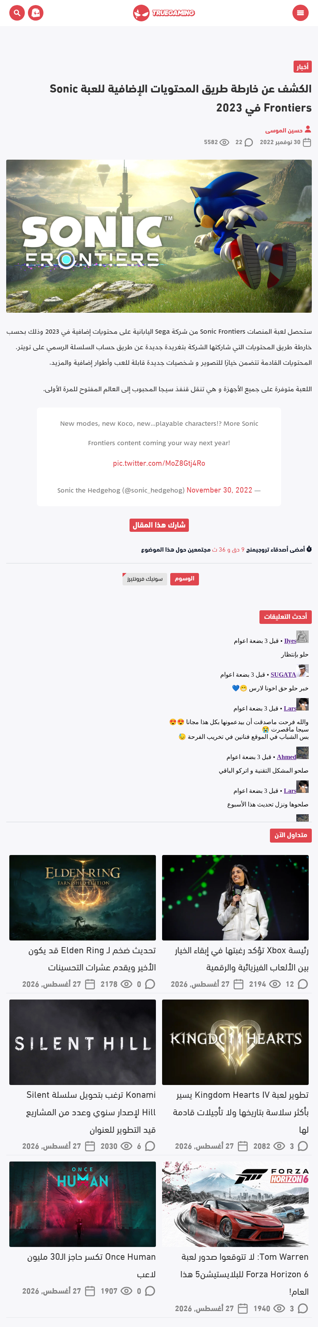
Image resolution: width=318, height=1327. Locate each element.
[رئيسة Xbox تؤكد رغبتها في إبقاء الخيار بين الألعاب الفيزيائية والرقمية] (235, 897)
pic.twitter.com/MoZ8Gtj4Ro (159, 462)
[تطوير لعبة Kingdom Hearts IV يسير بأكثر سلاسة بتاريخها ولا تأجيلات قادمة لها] (235, 1042)
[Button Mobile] (300, 13)
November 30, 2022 (219, 489)
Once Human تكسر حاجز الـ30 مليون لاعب (91, 1264)
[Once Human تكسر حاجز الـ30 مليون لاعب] (82, 1204)
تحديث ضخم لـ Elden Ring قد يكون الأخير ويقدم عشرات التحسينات (92, 957)
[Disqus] (159, 724)
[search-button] (17, 13)
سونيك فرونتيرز (144, 577)
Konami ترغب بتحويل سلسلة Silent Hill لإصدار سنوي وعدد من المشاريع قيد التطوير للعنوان (91, 1111)
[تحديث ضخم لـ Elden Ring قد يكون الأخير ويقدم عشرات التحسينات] (82, 897)
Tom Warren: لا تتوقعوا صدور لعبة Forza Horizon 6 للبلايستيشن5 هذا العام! (244, 1273)
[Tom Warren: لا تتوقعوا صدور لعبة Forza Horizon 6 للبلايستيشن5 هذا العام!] (235, 1204)
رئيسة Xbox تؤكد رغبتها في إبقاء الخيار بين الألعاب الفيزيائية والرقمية (242, 957)
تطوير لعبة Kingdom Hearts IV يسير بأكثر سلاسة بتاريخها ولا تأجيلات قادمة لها (241, 1111)
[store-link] (34, 13)
